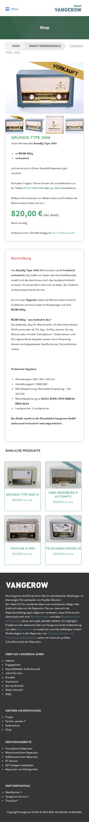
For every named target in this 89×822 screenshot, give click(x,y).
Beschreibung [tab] (21, 258)
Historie (9, 660)
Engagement (12, 665)
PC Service (11, 761)
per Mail (55, 188)
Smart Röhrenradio (45, 46)
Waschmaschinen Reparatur (21, 752)
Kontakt (10, 677)
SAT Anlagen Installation (19, 765)
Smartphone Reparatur (19, 748)
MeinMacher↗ (13, 792)
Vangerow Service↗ (17, 796)
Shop (16, 46)
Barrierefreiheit (14, 686)
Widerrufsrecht (14, 690)
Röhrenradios (25, 629)
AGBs (8, 694)
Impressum (11, 681)
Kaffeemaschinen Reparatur (21, 757)
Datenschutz (12, 725)
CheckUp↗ (11, 800)
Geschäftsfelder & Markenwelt (22, 669)
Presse (9, 717)
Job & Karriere (13, 673)
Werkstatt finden (39, 616)
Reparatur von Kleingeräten (21, 769)
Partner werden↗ (15, 721)
